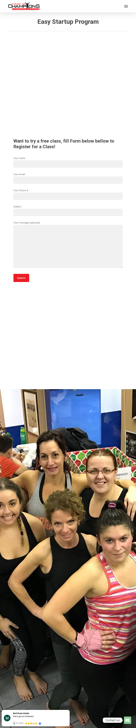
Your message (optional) (26, 222)
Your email (19, 174)
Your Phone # (20, 190)
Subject (17, 206)
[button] (126, 6)
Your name (19, 158)
